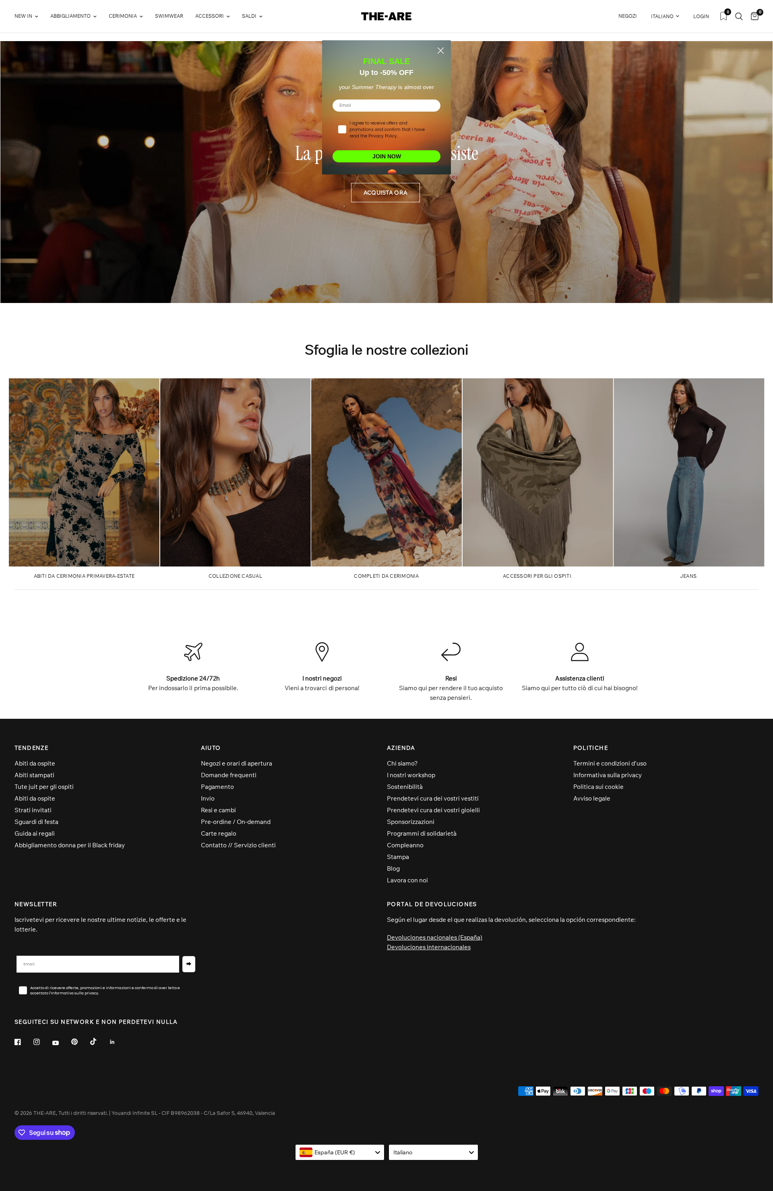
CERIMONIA (123, 16)
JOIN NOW (386, 156)
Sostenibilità (405, 787)
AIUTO (211, 748)
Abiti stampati (34, 775)
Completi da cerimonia (386, 576)
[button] (385, 192)
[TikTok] (99, 1041)
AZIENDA (401, 748)
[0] (753, 16)
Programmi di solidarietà (422, 833)
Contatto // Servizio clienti (238, 845)
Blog (393, 868)
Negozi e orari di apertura (236, 763)
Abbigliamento (70, 16)
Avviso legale (591, 798)
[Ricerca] (739, 16)
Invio (208, 798)
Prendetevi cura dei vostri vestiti (433, 798)
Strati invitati (33, 810)
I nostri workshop (411, 775)
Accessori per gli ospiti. (538, 576)
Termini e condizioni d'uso (610, 763)
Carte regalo (218, 833)
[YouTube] (61, 1043)
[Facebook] (23, 1042)
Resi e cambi (218, 810)
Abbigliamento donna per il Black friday (69, 845)
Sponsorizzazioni (410, 822)
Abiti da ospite (34, 763)
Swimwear (169, 16)
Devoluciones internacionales (429, 947)
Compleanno (405, 845)
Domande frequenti (228, 775)
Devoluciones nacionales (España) (434, 937)
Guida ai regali (34, 833)
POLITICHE (590, 748)
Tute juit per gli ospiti (44, 787)
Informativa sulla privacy (607, 775)
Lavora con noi (407, 880)
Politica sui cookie (598, 787)
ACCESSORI (209, 16)
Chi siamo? (402, 763)
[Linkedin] (118, 1042)
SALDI (249, 16)
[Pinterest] (80, 1042)
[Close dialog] (441, 51)
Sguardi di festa (36, 822)
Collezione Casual (235, 576)
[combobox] (340, 1152)
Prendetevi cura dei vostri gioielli (433, 810)
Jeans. (689, 576)
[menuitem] (29, 16)
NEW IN (23, 16)
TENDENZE (31, 748)
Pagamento (217, 787)
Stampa (398, 857)
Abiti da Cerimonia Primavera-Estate (84, 576)
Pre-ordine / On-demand (236, 822)
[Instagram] (42, 1042)
